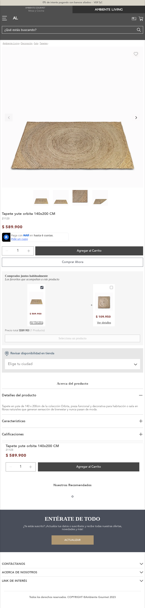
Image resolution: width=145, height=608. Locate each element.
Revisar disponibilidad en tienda (32, 353)
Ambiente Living (11, 43)
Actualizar (72, 540)
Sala (36, 43)
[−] (7, 251)
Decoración (26, 43)
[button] (72, 117)
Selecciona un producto (72, 338)
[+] (29, 251)
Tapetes (44, 43)
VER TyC (98, 3)
